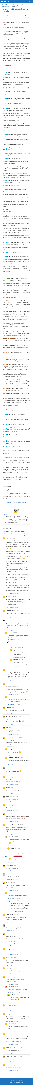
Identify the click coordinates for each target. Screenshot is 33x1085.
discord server (26, 534)
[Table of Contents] (26, 17)
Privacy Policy (12, 1082)
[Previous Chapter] (12, 15)
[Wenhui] (16, 513)
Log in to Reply (9, 593)
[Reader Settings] (29, 17)
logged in (12, 531)
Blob (11, 2)
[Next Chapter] (22, 15)
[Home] (2, 5)
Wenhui (5, 514)
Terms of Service (20, 1082)
